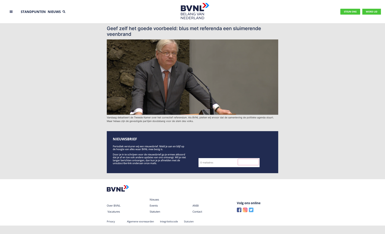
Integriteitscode (169, 221)
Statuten (189, 221)
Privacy (111, 221)
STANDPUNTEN (33, 11)
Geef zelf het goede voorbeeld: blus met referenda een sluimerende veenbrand (184, 31)
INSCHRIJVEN (248, 162)
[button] (63, 11)
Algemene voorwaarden (140, 221)
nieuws (54, 11)
